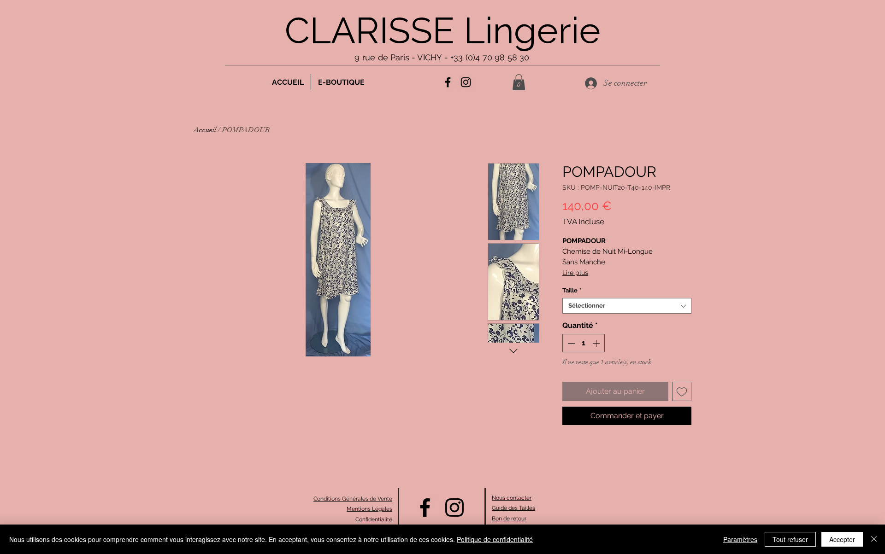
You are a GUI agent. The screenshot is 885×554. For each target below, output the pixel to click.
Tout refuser (790, 539)
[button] (518, 82)
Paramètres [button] (740, 539)
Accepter (842, 539)
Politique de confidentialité (495, 539)
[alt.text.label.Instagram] (465, 82)
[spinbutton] (583, 343)
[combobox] (626, 306)
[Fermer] (873, 539)
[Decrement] (570, 343)
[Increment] (596, 343)
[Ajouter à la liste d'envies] (681, 391)
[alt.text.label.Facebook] (447, 82)
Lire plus (575, 272)
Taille (571, 290)
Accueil (205, 129)
